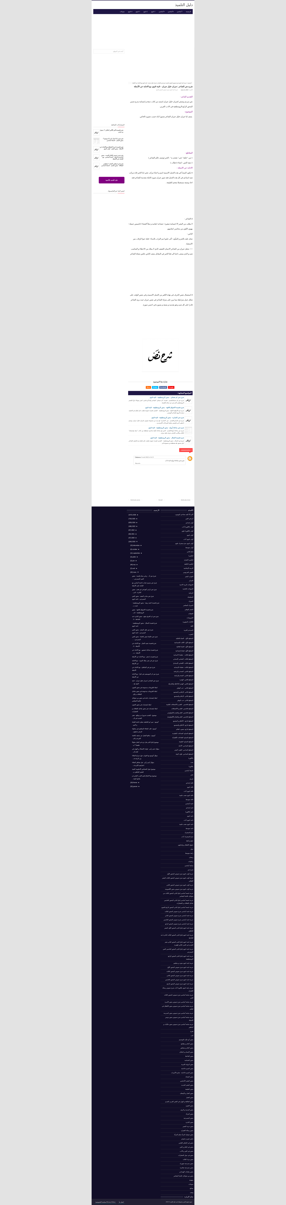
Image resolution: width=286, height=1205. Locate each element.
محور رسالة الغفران (187, 1130)
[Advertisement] (143, 30)
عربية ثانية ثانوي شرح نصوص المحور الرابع (167, 89)
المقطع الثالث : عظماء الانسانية (183, 655)
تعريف (191, 779)
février (135, 782)
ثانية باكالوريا (189, 812)
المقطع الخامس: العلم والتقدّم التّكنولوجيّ (180, 717)
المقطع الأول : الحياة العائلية (184, 638)
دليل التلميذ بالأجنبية (112, 180)
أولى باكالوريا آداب (187, 527)
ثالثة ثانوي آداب (188, 791)
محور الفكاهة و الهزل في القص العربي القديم (179, 1101)
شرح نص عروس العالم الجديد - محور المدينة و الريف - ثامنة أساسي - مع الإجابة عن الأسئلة (112, 157)
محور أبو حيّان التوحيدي (186, 1039)
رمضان (191, 857)
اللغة (191, 626)
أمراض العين (189, 518)
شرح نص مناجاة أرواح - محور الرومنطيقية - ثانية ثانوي (166, 428)
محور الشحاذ (189, 1077)
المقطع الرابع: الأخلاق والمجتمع (183, 725)
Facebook (163, 387)
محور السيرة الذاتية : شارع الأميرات (182, 1072)
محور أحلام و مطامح (187, 1044)
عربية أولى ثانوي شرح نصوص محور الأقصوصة (179, 889)
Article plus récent (185, 500)
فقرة (191, 1031)
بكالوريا (191, 766)
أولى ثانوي (190, 535)
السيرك (191, 601)
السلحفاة (190, 597)
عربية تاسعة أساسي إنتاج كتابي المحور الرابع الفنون (177, 907)
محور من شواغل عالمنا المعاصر (183, 1176)
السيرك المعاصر (188, 605)
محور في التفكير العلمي (186, 1143)
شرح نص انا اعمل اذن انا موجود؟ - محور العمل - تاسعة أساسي (112, 139)
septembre (136, 553)
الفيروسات (190, 618)
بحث (191, 762)
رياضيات (190, 861)
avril (133, 568)
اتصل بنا (121, 1202)
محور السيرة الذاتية (187, 1068)
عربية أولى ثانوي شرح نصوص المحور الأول (180, 874)
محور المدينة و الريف (186, 1110)
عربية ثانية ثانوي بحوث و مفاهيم (183, 963)
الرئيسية (188, 11)
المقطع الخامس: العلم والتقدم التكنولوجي (180, 713)
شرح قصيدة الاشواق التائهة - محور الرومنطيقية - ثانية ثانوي (164, 407)
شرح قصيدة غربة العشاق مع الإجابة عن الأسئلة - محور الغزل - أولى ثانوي (111, 148)
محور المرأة (189, 1114)
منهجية (191, 1180)
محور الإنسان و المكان (186, 1052)
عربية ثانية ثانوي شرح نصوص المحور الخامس (179, 979)
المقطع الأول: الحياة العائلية (184, 646)
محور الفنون (189, 1106)
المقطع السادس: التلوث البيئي (183, 750)
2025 (133, 519)
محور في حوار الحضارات (185, 1155)
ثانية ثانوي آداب (188, 820)
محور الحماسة (189, 1060)
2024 (133, 522)
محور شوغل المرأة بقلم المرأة (183, 1134)
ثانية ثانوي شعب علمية (186, 824)
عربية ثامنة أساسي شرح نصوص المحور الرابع (179, 924)
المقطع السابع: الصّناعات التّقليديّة (182, 737)
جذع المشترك (189, 832)
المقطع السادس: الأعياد (186, 746)
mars (134, 572)
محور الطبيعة (189, 1089)
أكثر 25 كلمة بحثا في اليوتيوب (184, 514)
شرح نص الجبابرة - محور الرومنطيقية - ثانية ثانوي (167, 417)
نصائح (191, 1188)
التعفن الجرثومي (188, 572)
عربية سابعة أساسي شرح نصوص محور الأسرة (179, 1002)
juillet (134, 557)
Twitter (155, 387)
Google (171, 387)
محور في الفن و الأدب (186, 1151)
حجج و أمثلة (189, 841)
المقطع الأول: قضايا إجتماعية (184, 651)
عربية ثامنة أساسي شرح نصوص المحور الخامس (178, 920)
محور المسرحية (188, 1118)
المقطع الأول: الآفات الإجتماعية (183, 642)
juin (133, 561)
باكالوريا (190, 758)
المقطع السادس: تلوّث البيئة (184, 754)
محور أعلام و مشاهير (186, 1048)
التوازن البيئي (189, 576)
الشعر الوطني (189, 609)
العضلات (190, 613)
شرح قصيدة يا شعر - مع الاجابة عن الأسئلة (145, 657)
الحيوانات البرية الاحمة (186, 585)
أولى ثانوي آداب (188, 539)
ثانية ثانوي (190, 816)
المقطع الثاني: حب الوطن (185, 700)
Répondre (137, 463)
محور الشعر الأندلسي (186, 1081)
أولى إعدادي (189, 523)
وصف (191, 1192)
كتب (192, 1035)
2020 (133, 538)
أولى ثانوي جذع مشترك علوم (184, 543)
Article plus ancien (135, 500)
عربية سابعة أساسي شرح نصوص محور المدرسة (178, 1013)
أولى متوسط (189, 547)
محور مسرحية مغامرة (186, 1167)
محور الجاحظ (189, 1056)
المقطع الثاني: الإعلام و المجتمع (183, 692)
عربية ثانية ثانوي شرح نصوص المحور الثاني (180, 975)
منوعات (191, 1184)
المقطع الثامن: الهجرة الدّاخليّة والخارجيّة (180, 684)
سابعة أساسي (189, 865)
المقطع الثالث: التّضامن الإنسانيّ (183, 663)
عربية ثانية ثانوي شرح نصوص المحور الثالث (179, 971)
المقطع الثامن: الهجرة (186, 680)
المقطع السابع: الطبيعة (186, 741)
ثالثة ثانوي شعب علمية (186, 795)
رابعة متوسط (189, 853)
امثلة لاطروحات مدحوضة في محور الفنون (145, 687)
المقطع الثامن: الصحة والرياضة (183, 675)
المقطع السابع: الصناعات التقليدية (182, 733)
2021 (133, 534)
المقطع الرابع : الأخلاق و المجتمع (183, 721)
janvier (135, 786)
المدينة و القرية (188, 630)
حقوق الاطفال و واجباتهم (185, 845)
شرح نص (190, 870)
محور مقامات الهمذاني (186, 1172)
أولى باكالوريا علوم (187, 531)
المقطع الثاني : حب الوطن (185, 688)
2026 (134, 515)
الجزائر (191, 580)
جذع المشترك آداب (187, 836)
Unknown (138, 457)
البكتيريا (191, 556)
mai (134, 564)
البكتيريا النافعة (188, 564)
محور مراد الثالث (188, 1159)
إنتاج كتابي (190, 551)
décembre (136, 545)
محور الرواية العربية (187, 1064)
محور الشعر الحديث (187, 1085)
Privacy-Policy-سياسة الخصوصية (105, 1202)
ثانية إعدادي (189, 808)
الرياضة (191, 593)
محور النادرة (189, 1122)
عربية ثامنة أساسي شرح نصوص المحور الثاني (179, 915)
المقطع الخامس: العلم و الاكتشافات (182, 708)
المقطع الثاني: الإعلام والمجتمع (183, 696)
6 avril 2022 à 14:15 (147, 457)
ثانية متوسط (189, 828)
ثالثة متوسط (189, 799)
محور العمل (189, 1097)
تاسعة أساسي (189, 770)
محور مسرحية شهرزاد (186, 1163)
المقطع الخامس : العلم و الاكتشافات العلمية (179, 704)
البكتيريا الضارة (188, 560)
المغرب (191, 634)
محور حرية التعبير (188, 1126)
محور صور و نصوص (187, 1139)
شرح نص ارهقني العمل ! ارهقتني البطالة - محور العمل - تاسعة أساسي (112, 164)
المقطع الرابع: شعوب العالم (184, 729)
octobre (134, 549)
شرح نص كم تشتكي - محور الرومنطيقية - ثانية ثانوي (167, 397)
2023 (133, 526)
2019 (133, 541)
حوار (191, 849)
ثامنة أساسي (189, 803)
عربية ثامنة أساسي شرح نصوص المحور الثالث (179, 911)
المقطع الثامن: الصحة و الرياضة (183, 671)
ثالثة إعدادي (189, 783)
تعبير (191, 775)
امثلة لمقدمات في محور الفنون (141, 705)
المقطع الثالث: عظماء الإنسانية (183, 667)
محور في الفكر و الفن (186, 1147)
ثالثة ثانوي (190, 787)
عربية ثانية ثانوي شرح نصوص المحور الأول (180, 967)
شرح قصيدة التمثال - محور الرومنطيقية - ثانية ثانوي (167, 438)
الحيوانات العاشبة (188, 589)
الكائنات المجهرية (188, 622)
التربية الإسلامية (188, 568)
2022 (133, 530)
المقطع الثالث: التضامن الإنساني (183, 659)
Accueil (160, 500)
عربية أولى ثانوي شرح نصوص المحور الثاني (179, 885)
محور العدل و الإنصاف (186, 1093)
